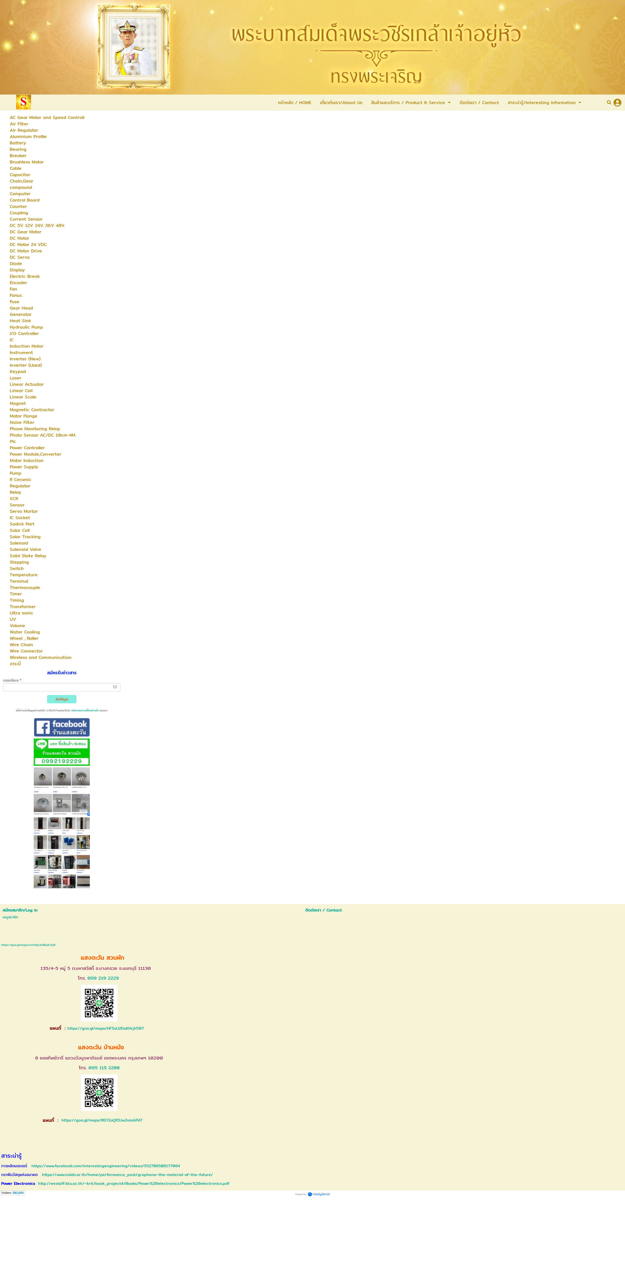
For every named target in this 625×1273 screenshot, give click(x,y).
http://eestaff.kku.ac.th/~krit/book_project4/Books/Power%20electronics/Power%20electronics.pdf (133, 1183)
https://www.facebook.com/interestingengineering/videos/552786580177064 (105, 1166)
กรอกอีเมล (12, 680)
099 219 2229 (103, 978)
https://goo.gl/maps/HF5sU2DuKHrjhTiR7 (105, 1028)
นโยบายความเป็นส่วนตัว (85, 710)
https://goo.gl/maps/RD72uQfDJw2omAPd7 (101, 1120)
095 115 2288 (104, 1067)
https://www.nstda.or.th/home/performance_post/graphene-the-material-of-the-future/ (127, 1175)
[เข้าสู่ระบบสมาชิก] (617, 103)
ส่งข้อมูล (61, 699)
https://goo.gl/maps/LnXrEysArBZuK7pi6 (28, 945)
